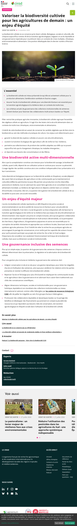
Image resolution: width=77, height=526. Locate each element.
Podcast (49, 473)
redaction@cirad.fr (10, 379)
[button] (67, 4)
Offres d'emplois (51, 459)
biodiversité (7, 9)
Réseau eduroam (52, 470)
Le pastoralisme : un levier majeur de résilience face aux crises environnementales (18, 425)
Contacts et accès (52, 462)
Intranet (49, 457)
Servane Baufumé (9, 361)
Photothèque (66, 467)
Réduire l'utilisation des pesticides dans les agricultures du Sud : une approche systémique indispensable (52, 427)
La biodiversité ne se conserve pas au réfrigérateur (19, 328)
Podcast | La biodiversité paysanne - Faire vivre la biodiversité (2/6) (24, 340)
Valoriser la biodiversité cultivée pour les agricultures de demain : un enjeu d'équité (29, 319)
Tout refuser (59, 523)
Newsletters (66, 472)
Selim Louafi (7, 366)
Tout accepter (69, 523)
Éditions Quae (67, 469)
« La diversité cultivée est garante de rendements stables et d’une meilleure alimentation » (32, 332)
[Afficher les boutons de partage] (72, 12)
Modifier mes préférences (10, 523)
